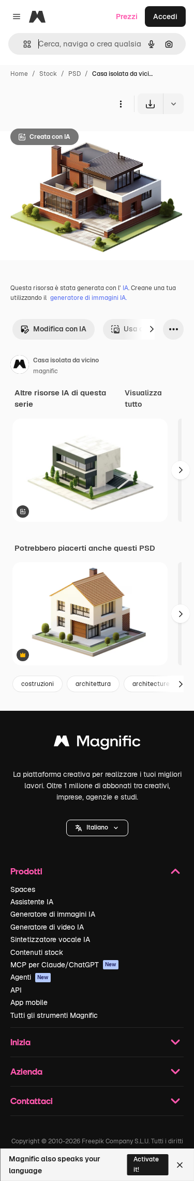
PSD (74, 74)
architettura (93, 684)
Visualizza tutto (143, 398)
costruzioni (37, 684)
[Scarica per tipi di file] (173, 103)
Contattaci (31, 1100)
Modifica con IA (59, 328)
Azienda (26, 1071)
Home (19, 74)
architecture (151, 684)
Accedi (165, 16)
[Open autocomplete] (23, 44)
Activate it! (146, 1164)
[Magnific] (97, 744)
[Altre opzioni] (120, 103)
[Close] (179, 1165)
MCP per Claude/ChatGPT (63, 964)
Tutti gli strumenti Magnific (54, 1015)
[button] (97, 828)
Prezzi (127, 16)
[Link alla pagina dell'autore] (19, 366)
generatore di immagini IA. (88, 298)
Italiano (97, 827)
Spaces (22, 889)
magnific (45, 371)
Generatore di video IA (47, 927)
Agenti (29, 977)
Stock (48, 74)
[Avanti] (151, 329)
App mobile (29, 1002)
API (16, 990)
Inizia (20, 1041)
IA (125, 288)
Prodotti (26, 871)
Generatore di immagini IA (52, 914)
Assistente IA (31, 901)
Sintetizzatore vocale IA (50, 939)
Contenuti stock (36, 952)
